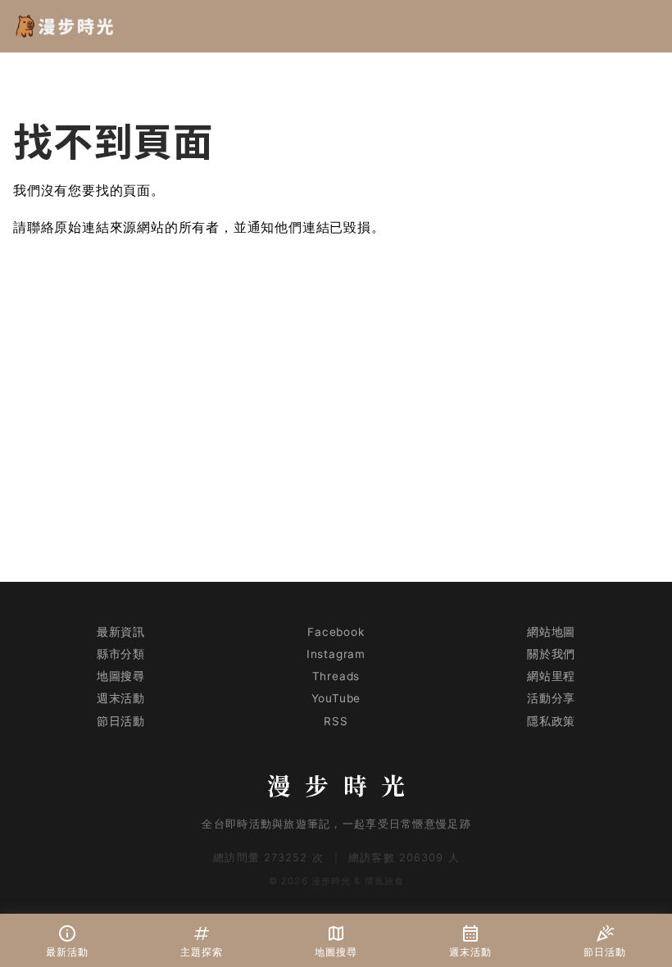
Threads (336, 676)
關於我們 (551, 654)
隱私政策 (551, 721)
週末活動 (121, 698)
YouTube (336, 698)
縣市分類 (121, 654)
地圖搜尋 (121, 676)
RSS (335, 721)
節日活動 (121, 721)
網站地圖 (551, 631)
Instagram (336, 654)
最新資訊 (121, 631)
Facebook (335, 631)
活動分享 (551, 698)
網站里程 (551, 676)
